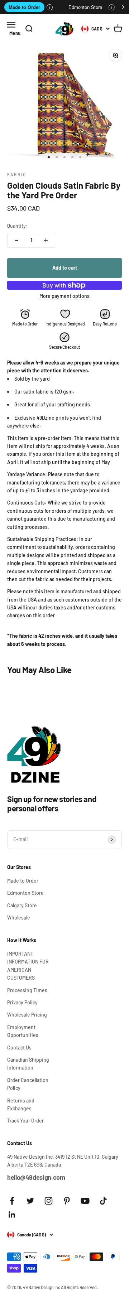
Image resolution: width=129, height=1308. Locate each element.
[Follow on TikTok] (103, 1201)
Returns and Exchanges (20, 1104)
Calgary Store (22, 905)
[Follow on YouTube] (85, 1201)
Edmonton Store (85, 7)
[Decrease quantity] (16, 240)
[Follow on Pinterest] (67, 1201)
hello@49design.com (36, 1177)
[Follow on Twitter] (30, 1201)
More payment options (64, 296)
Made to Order (24, 7)
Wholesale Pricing (27, 1015)
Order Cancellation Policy (27, 1084)
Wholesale (18, 917)
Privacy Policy (22, 1002)
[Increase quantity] (46, 240)
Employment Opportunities (22, 1031)
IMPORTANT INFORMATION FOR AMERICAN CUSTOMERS (28, 966)
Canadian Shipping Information (28, 1064)
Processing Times (27, 990)
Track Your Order (25, 1121)
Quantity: (17, 226)
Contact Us (19, 1047)
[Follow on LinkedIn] (12, 1215)
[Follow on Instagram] (48, 1201)
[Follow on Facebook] (12, 1201)
